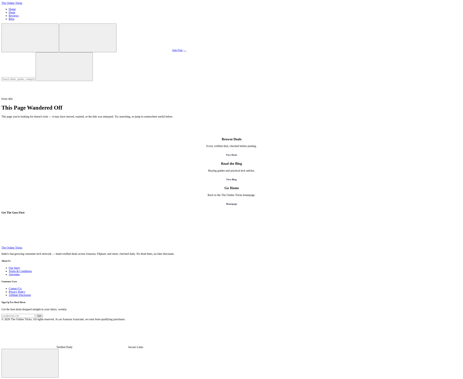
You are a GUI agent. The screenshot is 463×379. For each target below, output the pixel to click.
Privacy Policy (17, 291)
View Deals (231, 155)
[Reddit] (413, 244)
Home (12, 9)
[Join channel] (144, 50)
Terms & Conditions (20, 271)
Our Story (14, 267)
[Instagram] (138, 244)
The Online (11, 3)
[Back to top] (30, 363)
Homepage (231, 204)
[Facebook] (193, 244)
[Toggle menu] (184, 51)
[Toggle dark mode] (87, 38)
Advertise (14, 274)
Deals (12, 12)
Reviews (14, 15)
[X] (303, 244)
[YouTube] (248, 244)
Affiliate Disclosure (20, 295)
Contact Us (15, 288)
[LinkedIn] (358, 244)
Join (39, 315)
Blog (11, 18)
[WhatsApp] (83, 244)
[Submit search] (64, 66)
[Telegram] (28, 244)
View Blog (231, 179)
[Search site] (30, 38)
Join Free (177, 50)
